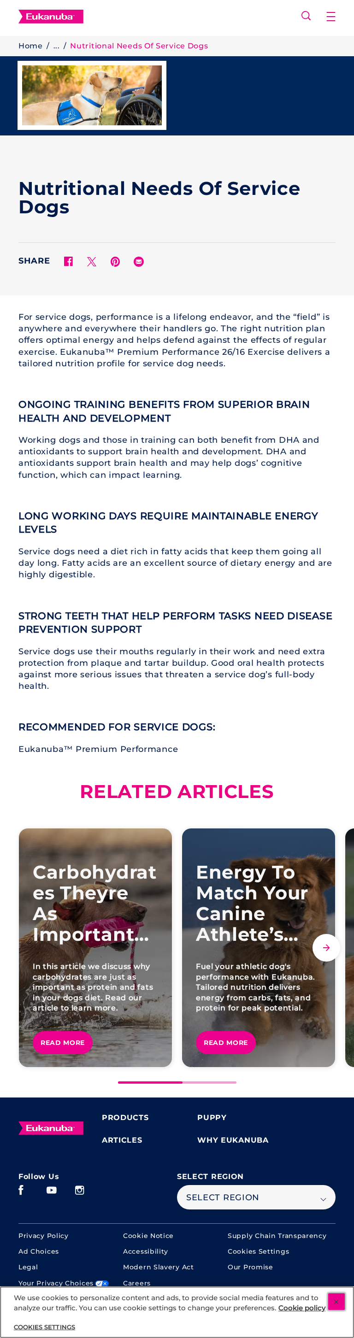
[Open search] (306, 15)
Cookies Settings (258, 1252)
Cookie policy (301, 1308)
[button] (331, 16)
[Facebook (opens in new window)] (21, 1193)
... (56, 45)
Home (30, 45)
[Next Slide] (326, 948)
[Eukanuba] (50, 1128)
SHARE (34, 261)
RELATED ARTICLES (177, 791)
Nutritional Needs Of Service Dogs (139, 45)
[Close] (336, 1301)
